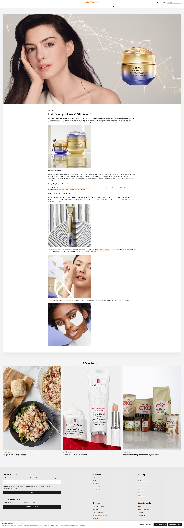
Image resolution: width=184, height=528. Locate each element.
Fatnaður (82, 6)
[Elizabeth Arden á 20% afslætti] (92, 408)
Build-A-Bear (95, 6)
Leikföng (75, 6)
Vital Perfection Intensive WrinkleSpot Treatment (77, 199)
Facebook (140, 512)
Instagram (140, 506)
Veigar (109, 6)
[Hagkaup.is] (92, 2)
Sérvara (88, 6)
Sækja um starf (141, 490)
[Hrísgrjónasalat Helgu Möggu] (32, 408)
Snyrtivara (69, 6)
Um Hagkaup (141, 478)
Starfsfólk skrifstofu (97, 490)
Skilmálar (140, 493)
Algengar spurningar (98, 512)
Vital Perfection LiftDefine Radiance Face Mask (98, 250)
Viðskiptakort (96, 518)
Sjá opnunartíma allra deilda (32, 506)
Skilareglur (95, 509)
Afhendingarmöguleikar (98, 506)
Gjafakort (115, 6)
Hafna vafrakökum (174, 524)
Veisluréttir (103, 6)
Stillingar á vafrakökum (145, 524)
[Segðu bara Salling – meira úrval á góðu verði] (152, 408)
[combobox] (174, 2)
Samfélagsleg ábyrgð (143, 481)
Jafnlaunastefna (141, 484)
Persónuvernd (141, 487)
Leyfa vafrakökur (160, 524)
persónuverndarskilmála (10, 488)
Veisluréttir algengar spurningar (100, 515)
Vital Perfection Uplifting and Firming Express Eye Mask (62, 300)
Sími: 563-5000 (96, 487)
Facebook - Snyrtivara (143, 515)
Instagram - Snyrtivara (143, 509)
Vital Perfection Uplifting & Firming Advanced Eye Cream (75, 188)
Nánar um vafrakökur (84, 525)
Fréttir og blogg (142, 496)
